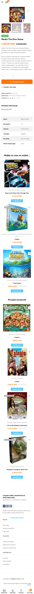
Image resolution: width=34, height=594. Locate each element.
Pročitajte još (17, 201)
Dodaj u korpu (18, 82)
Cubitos (17, 239)
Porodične (17, 190)
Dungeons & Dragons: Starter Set (17, 469)
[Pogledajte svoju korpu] (6, 2)
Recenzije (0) (6, 109)
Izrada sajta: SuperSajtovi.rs (12, 583)
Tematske (23, 95)
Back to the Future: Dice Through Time (17, 193)
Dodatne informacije (9, 106)
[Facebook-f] (4, 506)
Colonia (17, 381)
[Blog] (10, 506)
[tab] (17, 105)
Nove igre (11, 95)
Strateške (17, 95)
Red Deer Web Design (26, 584)
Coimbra (17, 337)
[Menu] (3, 1)
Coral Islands (17, 283)
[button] (17, 517)
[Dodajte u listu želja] (29, 163)
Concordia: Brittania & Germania (17, 425)
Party (8, 234)
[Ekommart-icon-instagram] (7, 506)
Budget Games (17, 422)
